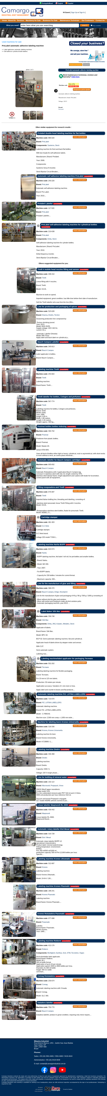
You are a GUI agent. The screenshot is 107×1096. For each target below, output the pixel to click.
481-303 (45, 522)
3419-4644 (68, 1056)
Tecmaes (45, 667)
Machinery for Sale (33, 20)
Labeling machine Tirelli (48, 369)
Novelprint (63, 592)
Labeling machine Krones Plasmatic (54, 886)
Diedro (50, 315)
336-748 (45, 616)
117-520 (45, 208)
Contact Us (100, 20)
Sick (64, 953)
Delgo (56, 592)
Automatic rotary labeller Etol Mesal (53, 829)
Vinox (61, 785)
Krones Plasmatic (48, 894)
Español (70, 3)
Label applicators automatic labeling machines (18, 49)
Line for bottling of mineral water (52, 777)
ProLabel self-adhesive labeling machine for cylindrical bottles (69, 225)
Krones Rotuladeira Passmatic (51, 914)
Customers (86, 64)
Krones (44, 730)
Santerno (51, 145)
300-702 (45, 431)
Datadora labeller (45, 1003)
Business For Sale (50, 20)
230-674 (45, 981)
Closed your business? (75, 64)
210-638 (45, 231)
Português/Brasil (47, 3)
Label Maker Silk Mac (50, 611)
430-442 (45, 810)
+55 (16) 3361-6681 (46, 1056)
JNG (54, 624)
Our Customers (88, 20)
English (60, 3)
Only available (96, 25)
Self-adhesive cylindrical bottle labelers (16, 51)
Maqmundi (46, 813)
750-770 (45, 1007)
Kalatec (59, 624)
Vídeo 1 (12, 118)
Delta (50, 239)
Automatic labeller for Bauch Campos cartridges (59, 460)
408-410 (45, 274)
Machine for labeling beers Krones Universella (58, 722)
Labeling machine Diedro (49, 749)
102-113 (45, 782)
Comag (45, 984)
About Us (12, 20)
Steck (57, 145)
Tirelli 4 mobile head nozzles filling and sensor (58, 269)
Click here (75, 77)
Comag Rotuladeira (46, 976)
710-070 (45, 699)
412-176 (45, 945)
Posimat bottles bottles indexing (52, 426)
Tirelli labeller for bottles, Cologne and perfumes (59, 397)
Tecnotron (75, 953)
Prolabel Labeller (45, 204)
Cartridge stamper (49, 517)
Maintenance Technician (69, 20)
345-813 (45, 346)
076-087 (45, 492)
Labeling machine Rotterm (49, 941)
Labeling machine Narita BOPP (51, 544)
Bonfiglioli (51, 953)
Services (20, 20)
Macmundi (46, 785)
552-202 (45, 663)
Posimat (45, 435)
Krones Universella (55, 730)
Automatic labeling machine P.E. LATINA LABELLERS (61, 694)
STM (68, 953)
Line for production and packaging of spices (57, 307)
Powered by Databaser (67, 1089)
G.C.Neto (45, 526)
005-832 (45, 464)
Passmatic (46, 922)
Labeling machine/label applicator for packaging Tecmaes (67, 658)
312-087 (45, 863)
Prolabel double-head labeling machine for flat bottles (61, 133)
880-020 (45, 138)
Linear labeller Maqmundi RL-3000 (53, 805)
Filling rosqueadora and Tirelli (51, 487)
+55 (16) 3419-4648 (52, 1060)
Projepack (54, 785)
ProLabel (61, 109)
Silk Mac (45, 620)
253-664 (45, 374)
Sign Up (74, 12)
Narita (44, 553)
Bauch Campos (48, 350)
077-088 (45, 918)
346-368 (45, 754)
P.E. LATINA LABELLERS (51, 702)
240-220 (45, 181)
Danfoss (59, 953)
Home (4, 20)
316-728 (45, 834)
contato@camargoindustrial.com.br (53, 1064)
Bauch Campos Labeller (48, 342)
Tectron (57, 315)
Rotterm (45, 949)
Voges (81, 953)
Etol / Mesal (46, 837)
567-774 (45, 401)
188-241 (45, 891)
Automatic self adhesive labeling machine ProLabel (60, 176)
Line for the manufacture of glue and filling (57, 583)
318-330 (45, 727)
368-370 (45, 588)
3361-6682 (59, 1056)
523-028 (45, 311)
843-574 (45, 549)
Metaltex (66, 624)
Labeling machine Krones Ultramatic (54, 859)
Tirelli (44, 278)
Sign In (82, 12)
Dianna (45, 315)
